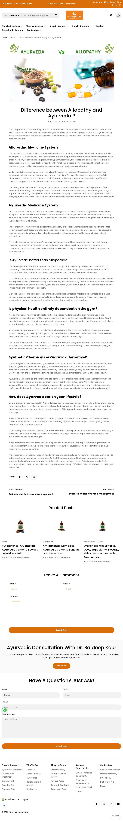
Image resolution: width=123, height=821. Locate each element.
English (96, 2)
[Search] (56, 15)
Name (12, 583)
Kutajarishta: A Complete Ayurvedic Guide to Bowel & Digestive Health (20, 549)
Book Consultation (23, 3)
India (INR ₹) (113, 2)
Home (4, 37)
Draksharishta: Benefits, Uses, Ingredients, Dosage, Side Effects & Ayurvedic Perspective (101, 551)
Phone (5, 701)
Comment (14, 596)
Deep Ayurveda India (18, 812)
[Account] (111, 15)
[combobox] (30, 15)
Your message (8, 714)
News (12, 37)
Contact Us (7, 3)
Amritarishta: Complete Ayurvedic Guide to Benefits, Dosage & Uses (61, 549)
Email (66, 583)
